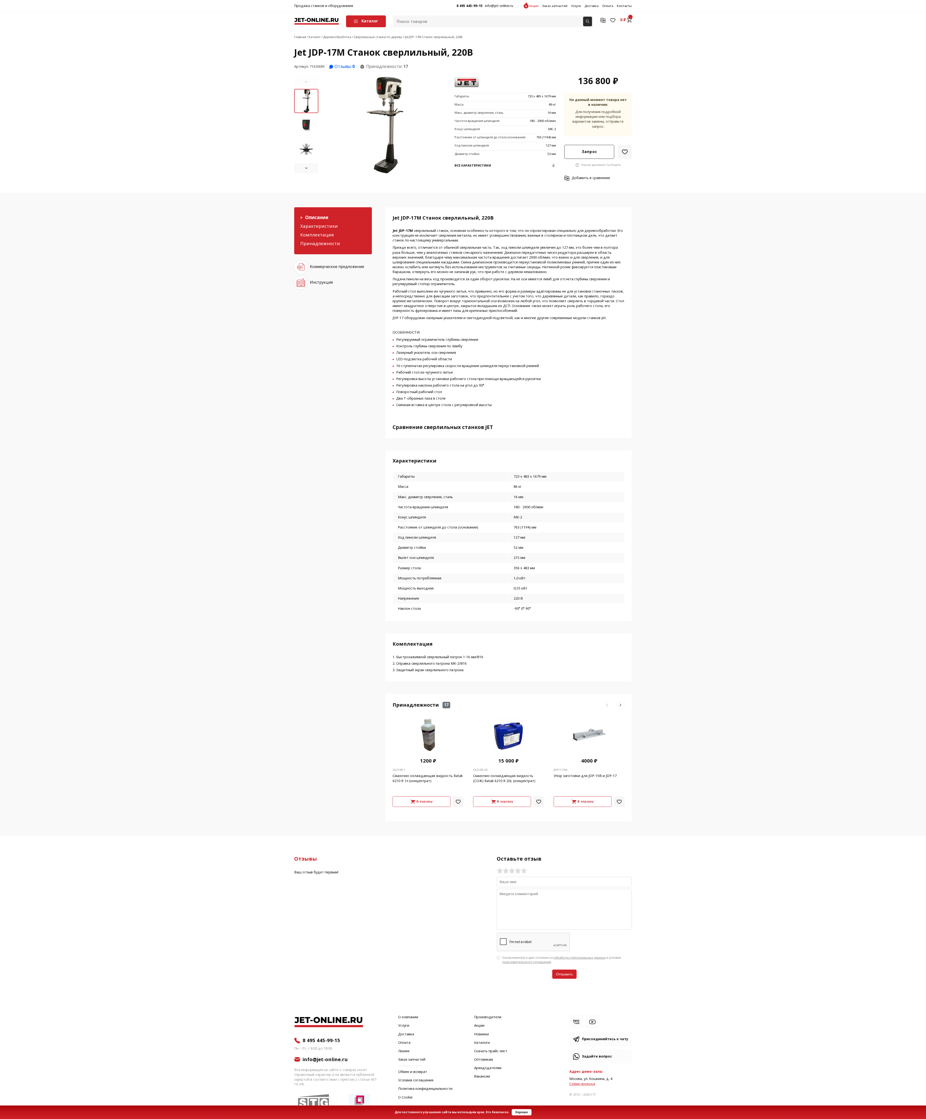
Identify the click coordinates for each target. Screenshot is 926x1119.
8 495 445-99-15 (469, 6)
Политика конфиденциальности (425, 1088)
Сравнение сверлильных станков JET (443, 427)
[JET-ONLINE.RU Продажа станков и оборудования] (316, 21)
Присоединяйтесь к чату (605, 1039)
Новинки (481, 1034)
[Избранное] (612, 20)
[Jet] (467, 82)
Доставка (592, 6)
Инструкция (321, 282)
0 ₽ (623, 20)
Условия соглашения (415, 1080)
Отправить (564, 974)
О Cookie (405, 1097)
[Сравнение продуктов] (603, 20)
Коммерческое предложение (337, 266)
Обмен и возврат (412, 1071)
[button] (306, 82)
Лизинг (404, 1051)
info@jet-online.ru (499, 6)
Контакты (624, 6)
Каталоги (482, 1042)
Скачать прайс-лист (490, 1051)
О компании (408, 1017)
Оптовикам (483, 1059)
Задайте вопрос (597, 1056)
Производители (487, 1017)
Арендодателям (487, 1068)
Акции (533, 6)
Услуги (576, 6)
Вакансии (482, 1076)
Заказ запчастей (554, 6)
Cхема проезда (582, 1083)
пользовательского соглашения (526, 962)
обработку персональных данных (580, 957)
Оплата (607, 6)
